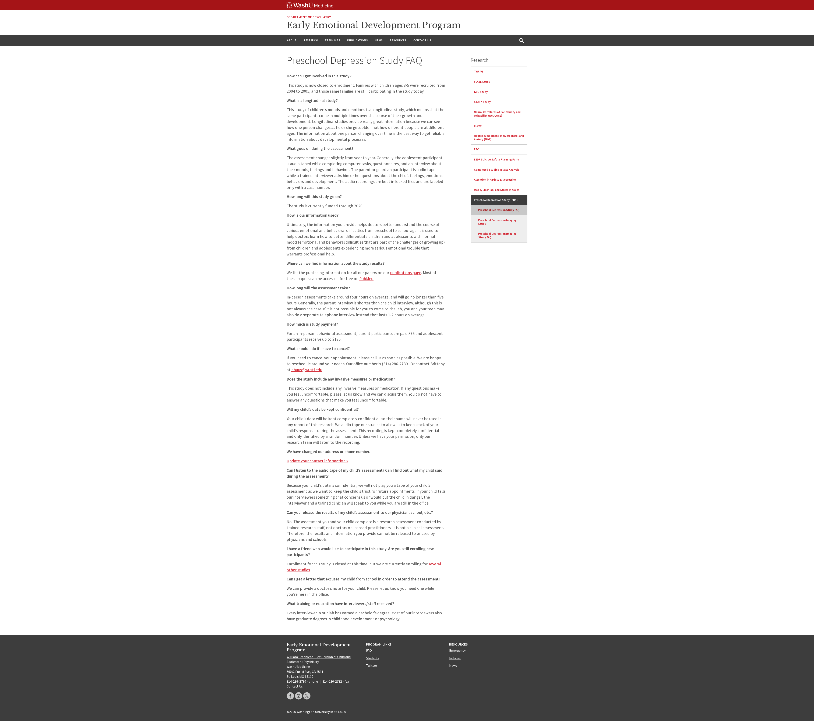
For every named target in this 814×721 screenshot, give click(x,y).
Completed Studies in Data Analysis (496, 169)
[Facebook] (290, 696)
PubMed (366, 278)
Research (311, 40)
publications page (405, 272)
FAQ (369, 650)
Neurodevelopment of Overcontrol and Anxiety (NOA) (499, 137)
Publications (357, 40)
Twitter (371, 665)
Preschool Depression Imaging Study (497, 222)
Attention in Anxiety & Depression (495, 179)
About (292, 40)
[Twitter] (307, 696)
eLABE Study (482, 82)
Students (372, 658)
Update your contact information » (317, 460)
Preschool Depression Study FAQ (498, 210)
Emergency (457, 650)
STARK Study (482, 102)
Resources (398, 40)
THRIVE (478, 71)
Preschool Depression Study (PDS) (496, 200)
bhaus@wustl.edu (306, 369)
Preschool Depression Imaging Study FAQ (497, 235)
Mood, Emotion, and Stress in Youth (496, 190)
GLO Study (481, 91)
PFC (476, 149)
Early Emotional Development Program (374, 25)
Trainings (332, 40)
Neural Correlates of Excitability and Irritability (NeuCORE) (497, 113)
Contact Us (422, 40)
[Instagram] (298, 696)
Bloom (478, 125)
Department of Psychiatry (309, 17)
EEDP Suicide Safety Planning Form (496, 159)
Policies (455, 658)
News (379, 40)
